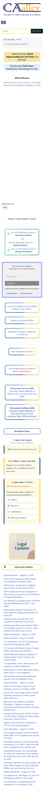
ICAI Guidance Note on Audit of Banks (22, 369)
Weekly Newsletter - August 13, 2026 (20, 772)
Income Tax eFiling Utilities (22, 320)
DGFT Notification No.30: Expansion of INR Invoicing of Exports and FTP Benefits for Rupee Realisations (22, 594)
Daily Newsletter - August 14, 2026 (19, 729)
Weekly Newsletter (26, 293)
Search (38, 31)
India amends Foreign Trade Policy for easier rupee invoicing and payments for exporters (21, 612)
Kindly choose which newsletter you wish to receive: (22, 289)
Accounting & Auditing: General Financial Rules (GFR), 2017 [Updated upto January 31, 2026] (21, 735)
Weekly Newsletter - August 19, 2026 (20, 634)
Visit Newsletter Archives (22, 351)
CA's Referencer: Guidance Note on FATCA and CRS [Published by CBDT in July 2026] (22, 603)
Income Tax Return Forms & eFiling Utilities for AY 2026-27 (22, 307)
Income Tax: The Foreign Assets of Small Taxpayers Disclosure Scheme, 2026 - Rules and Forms (21, 695)
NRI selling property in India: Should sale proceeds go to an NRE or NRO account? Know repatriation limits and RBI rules (21, 744)
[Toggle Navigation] (3, 22)
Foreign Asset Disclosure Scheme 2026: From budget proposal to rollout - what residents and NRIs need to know (21, 628)
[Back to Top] (40, 786)
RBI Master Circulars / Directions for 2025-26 (22, 333)
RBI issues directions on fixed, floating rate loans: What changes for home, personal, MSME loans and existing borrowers (22, 765)
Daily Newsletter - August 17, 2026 (18, 682)
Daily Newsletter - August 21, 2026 (19, 575)
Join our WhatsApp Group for (24, 233)
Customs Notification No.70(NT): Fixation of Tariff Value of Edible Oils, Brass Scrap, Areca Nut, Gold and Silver (21, 716)
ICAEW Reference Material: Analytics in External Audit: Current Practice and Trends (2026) (20, 657)
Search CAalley (7, 27)
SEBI (5, 207)
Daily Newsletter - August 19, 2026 (19, 638)
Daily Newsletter (12, 293)
